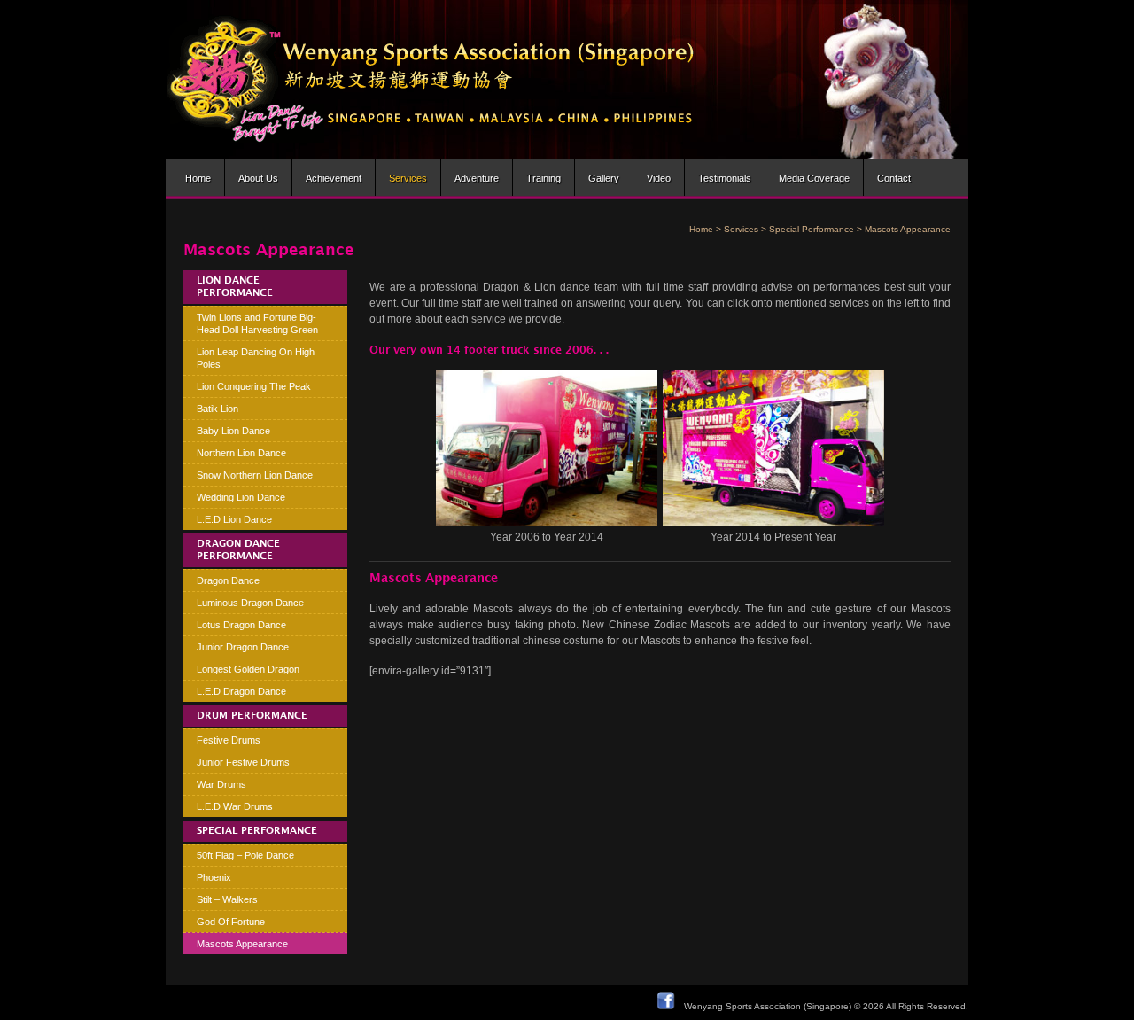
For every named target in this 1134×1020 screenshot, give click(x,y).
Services (408, 178)
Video (659, 178)
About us (258, 178)
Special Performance (811, 229)
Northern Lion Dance (241, 453)
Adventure (476, 178)
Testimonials (724, 178)
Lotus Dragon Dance (241, 624)
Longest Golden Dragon (248, 669)
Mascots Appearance (242, 943)
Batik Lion (217, 408)
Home (198, 178)
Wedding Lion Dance (241, 497)
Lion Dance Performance (235, 287)
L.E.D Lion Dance (234, 519)
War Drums (221, 784)
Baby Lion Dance (233, 430)
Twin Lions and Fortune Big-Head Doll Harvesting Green (257, 323)
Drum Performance (252, 716)
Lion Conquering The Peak (254, 386)
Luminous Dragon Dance (250, 602)
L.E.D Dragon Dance (241, 691)
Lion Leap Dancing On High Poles (256, 358)
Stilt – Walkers (227, 899)
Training (543, 178)
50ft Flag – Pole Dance (245, 855)
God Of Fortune (231, 921)
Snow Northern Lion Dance (255, 475)
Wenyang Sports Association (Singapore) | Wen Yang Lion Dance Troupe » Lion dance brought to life (430, 79)
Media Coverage (814, 178)
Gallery (603, 178)
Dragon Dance (228, 580)
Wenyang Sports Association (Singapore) (767, 1006)
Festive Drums (228, 740)
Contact (894, 178)
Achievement (333, 178)
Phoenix (214, 877)
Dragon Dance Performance (238, 550)
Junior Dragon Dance (243, 647)
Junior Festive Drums (243, 762)
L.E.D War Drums (235, 806)
